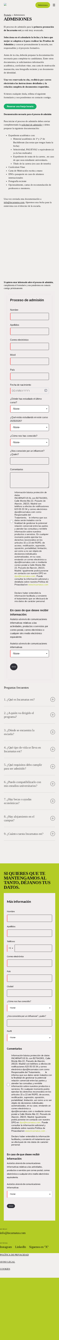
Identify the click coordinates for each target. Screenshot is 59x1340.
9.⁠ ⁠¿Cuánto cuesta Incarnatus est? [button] (23, 833)
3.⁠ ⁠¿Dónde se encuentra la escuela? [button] (19, 732)
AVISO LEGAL (7, 1262)
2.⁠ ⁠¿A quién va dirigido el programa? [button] (19, 714)
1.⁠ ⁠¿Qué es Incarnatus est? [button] (19, 699)
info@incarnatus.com (14, 202)
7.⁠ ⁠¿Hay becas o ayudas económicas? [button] (17, 801)
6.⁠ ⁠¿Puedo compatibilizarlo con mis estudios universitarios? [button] (22, 783)
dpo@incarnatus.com (24, 576)
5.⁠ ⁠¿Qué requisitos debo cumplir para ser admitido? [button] (23, 766)
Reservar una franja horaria (20, 106)
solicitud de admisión (31, 124)
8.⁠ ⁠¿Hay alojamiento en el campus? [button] (19, 818)
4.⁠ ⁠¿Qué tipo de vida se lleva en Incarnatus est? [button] (22, 749)
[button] (54, 5)
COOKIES (5, 1269)
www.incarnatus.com (38, 584)
